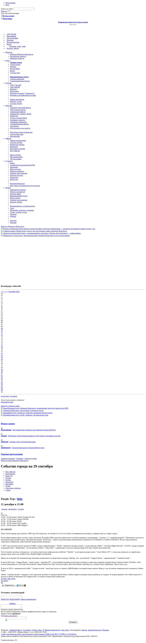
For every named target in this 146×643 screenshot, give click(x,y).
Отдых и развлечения (18, 118)
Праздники (14, 91)
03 (2, 378)
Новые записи (8, 423)
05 (2, 320)
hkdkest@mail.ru (16, 630)
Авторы (13, 67)
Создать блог (15, 73)
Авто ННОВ (15, 87)
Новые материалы (17, 99)
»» (5, 291)
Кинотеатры (10, 474)
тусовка (21, 509)
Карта (9, 44)
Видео (12, 71)
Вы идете (11, 579)
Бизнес (8, 188)
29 (2, 369)
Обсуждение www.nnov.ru (20, 128)
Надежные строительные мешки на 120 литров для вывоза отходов (34, 436)
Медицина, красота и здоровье (22, 210)
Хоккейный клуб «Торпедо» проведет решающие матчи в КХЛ (27, 413)
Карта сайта (37, 630)
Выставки (9, 484)
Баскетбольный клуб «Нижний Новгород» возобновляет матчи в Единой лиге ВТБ (35, 408)
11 (2, 333)
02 (2, 376)
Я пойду (4, 579)
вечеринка (12, 509)
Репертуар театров (17, 145)
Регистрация (10, 3)
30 (2, 372)
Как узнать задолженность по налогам (25, 186)
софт (24, 46)
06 (2, 384)
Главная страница (8, 458)
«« (2, 291)
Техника (13, 214)
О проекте (27, 630)
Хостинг (13, 220)
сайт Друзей (11, 34)
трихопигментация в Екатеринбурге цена (28, 448)
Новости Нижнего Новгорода (21, 54)
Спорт (7, 490)
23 (2, 357)
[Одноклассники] (22, 585)
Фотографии (15, 69)
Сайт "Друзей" (16, 85)
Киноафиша (11, 36)
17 (2, 345)
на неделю (5, 396)
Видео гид (14, 179)
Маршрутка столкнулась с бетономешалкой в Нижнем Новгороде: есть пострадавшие (36, 236)
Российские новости (18, 56)
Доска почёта (15, 65)
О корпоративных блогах (20, 81)
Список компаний (17, 79)
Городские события (13, 488)
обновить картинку (9, 616)
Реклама (13, 223)
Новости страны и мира (10, 406)
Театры (8, 478)
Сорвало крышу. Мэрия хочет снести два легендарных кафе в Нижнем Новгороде (35, 231)
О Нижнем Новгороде (51, 630)
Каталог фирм (15, 194)
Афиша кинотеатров (18, 140)
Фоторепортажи (13, 42)
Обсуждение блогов (18, 110)
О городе (9, 161)
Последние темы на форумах (21, 132)
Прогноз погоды (16, 175)
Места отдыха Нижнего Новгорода (14, 461)
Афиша (8, 138)
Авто (12, 208)
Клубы (8, 480)
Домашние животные (18, 122)
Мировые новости (17, 58)
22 (2, 355)
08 (2, 388)
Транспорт (14, 177)
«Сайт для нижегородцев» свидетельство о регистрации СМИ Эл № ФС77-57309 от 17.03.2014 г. (39, 634)
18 (2, 347)
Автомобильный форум (19, 124)
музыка (4, 509)
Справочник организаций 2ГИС (22, 165)
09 (2, 328)
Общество (14, 116)
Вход (7, 5)
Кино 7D (8, 476)
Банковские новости (18, 190)
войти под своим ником (10, 599)
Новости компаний (17, 192)
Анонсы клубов (16, 143)
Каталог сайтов (13, 48)
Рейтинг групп (16, 101)
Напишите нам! (7, 402)
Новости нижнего (17, 171)
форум (84, 630)
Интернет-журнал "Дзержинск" (22, 93)
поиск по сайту (7, 9)
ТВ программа (12, 38)
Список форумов (16, 134)
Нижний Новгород (17, 184)
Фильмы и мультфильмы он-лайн (23, 95)
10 (2, 330)
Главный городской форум (20, 108)
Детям (7, 486)
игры (19, 46)
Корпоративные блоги (18, 196)
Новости (8, 52)
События (19, 458)
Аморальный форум (18, 112)
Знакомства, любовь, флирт (20, 114)
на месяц (13, 396)
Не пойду (4, 581)
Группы (8, 83)
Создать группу (16, 104)
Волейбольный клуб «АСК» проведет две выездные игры (25, 415)
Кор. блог (65, 630)
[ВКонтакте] (18, 585)
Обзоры (13, 216)
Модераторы (15, 136)
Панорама (14, 167)
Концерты (14, 147)
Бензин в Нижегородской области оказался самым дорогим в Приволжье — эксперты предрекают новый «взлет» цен (49, 229)
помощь (12, 603)
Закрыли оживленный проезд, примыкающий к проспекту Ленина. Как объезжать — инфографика (42, 233)
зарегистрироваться (28, 599)
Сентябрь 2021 (14, 291)
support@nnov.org (94, 630)
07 (2, 386)
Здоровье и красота (17, 120)
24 (2, 359)
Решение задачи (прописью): (12, 610)
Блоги (7, 60)
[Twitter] (20, 585)
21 (2, 353)
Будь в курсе (73, 24)
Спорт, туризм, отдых (18, 212)
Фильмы (12, 46)
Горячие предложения (18, 173)
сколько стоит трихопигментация (22, 442)
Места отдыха (15, 155)
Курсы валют (15, 198)
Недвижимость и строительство (22, 206)
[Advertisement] (14, 259)
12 (2, 335)
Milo (19, 498)
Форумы (10, 40)
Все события (15, 151)
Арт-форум (14, 126)
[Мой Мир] (25, 585)
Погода (4, 11)
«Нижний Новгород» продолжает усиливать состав (23, 410)
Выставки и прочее (17, 149)
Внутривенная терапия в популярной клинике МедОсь (34, 430)
